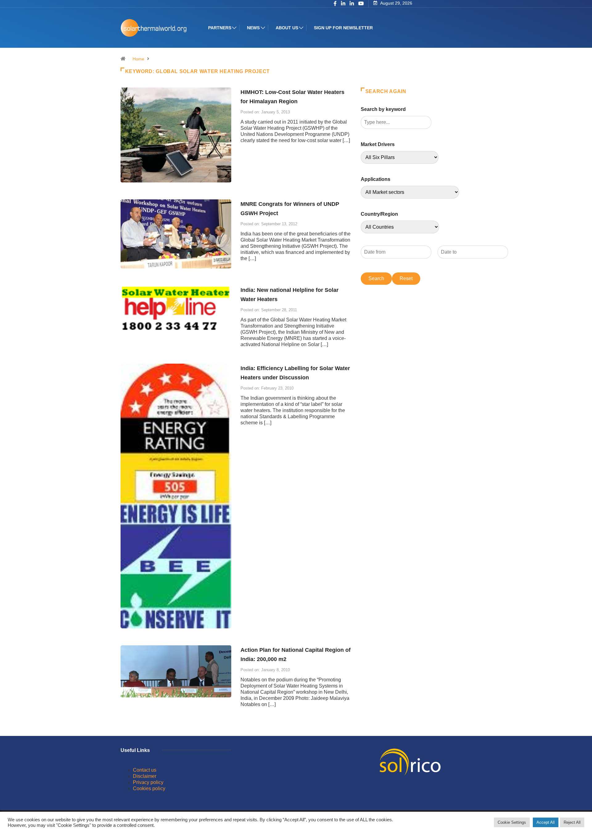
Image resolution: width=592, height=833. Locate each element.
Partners (219, 27)
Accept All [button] (545, 822)
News (253, 27)
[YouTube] (361, 4)
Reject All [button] (572, 822)
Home (138, 58)
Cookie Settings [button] (512, 822)
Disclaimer (144, 776)
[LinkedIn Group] (343, 4)
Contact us (144, 770)
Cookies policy (149, 788)
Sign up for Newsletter (343, 27)
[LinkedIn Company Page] (352, 4)
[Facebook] (335, 4)
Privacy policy (148, 782)
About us (287, 27)
